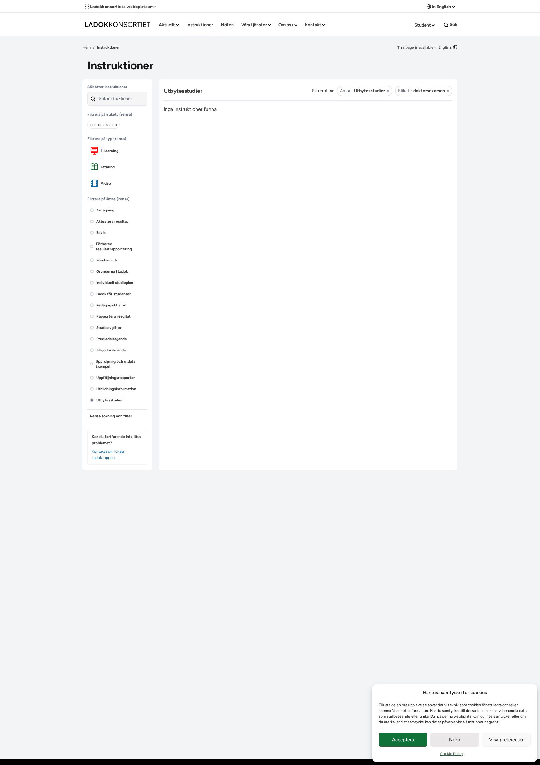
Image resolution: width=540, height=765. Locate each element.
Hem (86, 47)
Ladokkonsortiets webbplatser (120, 6)
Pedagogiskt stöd (111, 305)
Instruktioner (200, 24)
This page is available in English (425, 47)
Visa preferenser (506, 740)
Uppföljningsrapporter (115, 377)
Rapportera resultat (113, 316)
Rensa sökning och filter (111, 416)
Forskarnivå (106, 260)
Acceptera (403, 740)
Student (423, 25)
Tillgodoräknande (111, 350)
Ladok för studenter (113, 294)
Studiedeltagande (111, 339)
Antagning (105, 210)
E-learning (109, 151)
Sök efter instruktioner (108, 87)
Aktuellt (167, 24)
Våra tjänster (254, 24)
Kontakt (313, 24)
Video (106, 183)
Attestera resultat (112, 221)
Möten (227, 24)
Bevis (101, 233)
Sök (453, 24)
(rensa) (125, 114)
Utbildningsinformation (116, 389)
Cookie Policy (451, 754)
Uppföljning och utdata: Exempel (116, 364)
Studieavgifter (109, 327)
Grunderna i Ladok (112, 271)
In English (441, 6)
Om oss (286, 24)
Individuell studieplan (114, 283)
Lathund (108, 167)
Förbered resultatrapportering (114, 246)
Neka (454, 740)
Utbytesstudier (109, 400)
